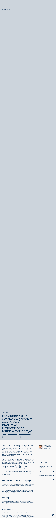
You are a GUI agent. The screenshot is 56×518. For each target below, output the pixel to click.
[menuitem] (46, 467)
